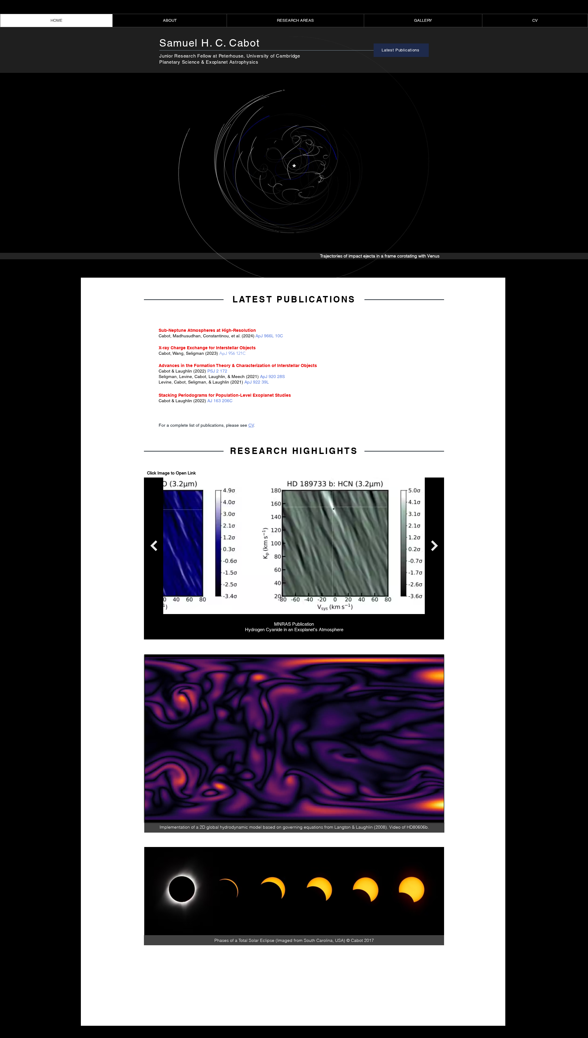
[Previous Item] (153, 545)
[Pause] (152, 814)
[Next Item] (434, 545)
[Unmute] (163, 814)
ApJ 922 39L (256, 382)
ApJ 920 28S (272, 376)
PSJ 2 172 (217, 371)
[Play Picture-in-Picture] (425, 814)
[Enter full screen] (436, 814)
